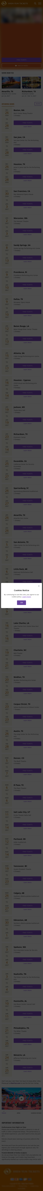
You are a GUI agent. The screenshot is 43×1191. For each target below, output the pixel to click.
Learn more (26, 597)
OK (21, 602)
